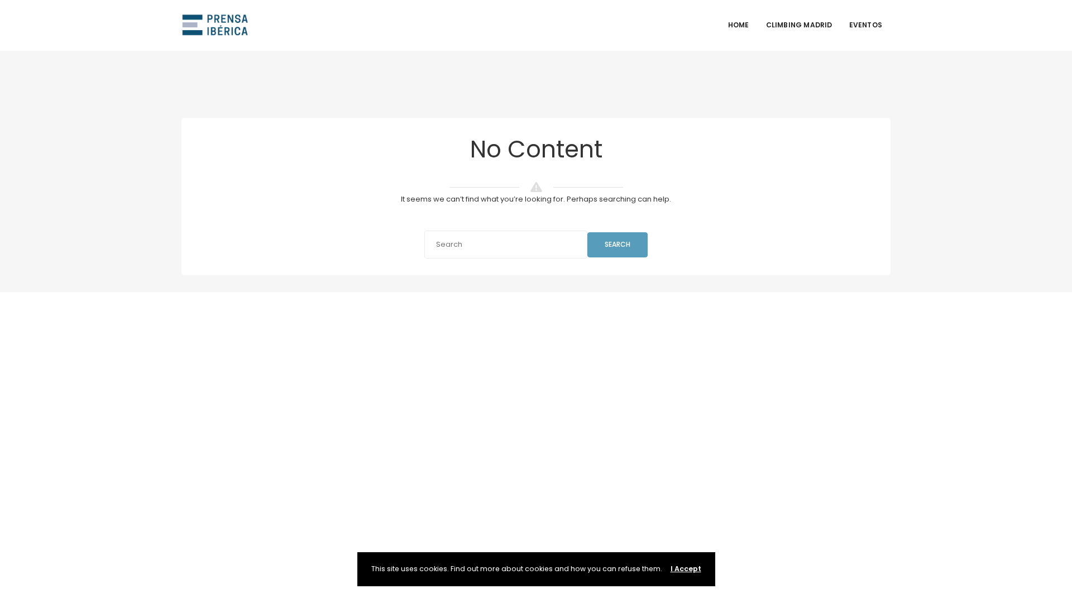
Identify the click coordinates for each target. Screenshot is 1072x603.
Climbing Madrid (799, 25)
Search (617, 244)
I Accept (686, 568)
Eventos (865, 25)
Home (738, 25)
